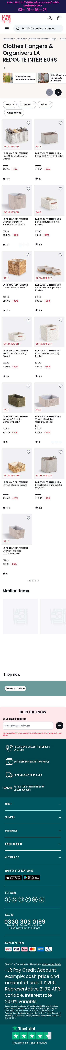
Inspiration (11, 830)
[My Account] (50, 18)
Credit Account (13, 843)
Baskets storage (15, 688)
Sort (8, 104)
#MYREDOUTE (12, 857)
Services (10, 817)
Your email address (15, 719)
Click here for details (51, 964)
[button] (59, 18)
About (8, 803)
